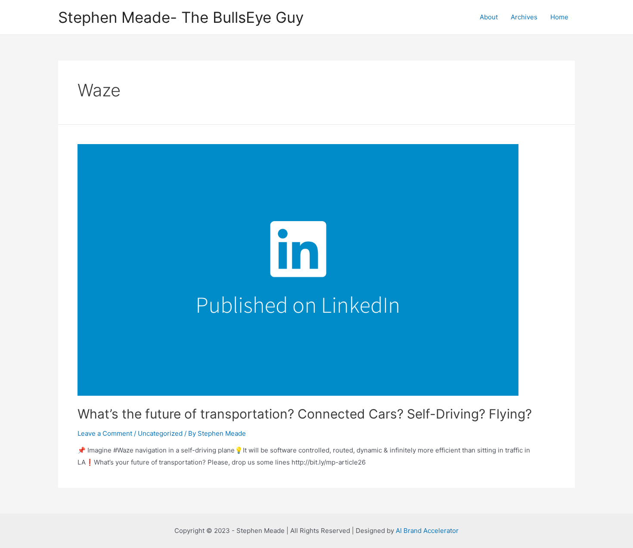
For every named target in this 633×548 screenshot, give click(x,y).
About (489, 17)
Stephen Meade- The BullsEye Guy (181, 17)
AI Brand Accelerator (427, 530)
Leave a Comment (105, 433)
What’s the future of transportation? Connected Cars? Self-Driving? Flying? (305, 414)
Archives (524, 17)
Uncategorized (160, 433)
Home (559, 17)
